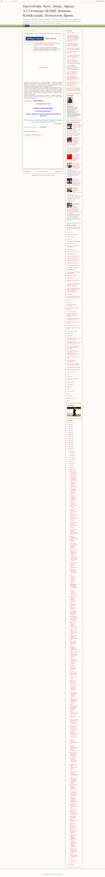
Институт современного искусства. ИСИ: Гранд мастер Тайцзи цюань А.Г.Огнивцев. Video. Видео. (73, 61)
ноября (71, 453)
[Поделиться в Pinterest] (45, 127)
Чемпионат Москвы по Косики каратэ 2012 (73, 741)
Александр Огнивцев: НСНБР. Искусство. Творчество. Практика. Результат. (74, 285)
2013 (69, 448)
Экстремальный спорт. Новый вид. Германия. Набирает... (73, 618)
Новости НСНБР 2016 (72, 251)
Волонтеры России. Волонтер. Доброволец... (73, 825)
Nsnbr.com (69, 302)
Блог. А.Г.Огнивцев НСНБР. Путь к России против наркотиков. (73, 347)
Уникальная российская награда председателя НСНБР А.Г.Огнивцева (72, 44)
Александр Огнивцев (72, 234)
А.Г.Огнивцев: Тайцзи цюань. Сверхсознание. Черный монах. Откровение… (73, 56)
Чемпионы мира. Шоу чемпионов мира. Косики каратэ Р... (73, 631)
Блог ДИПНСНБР (71, 269)
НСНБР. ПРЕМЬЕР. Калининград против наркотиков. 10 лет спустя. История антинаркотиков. (73, 67)
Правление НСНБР (71, 275)
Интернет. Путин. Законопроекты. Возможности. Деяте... (73, 856)
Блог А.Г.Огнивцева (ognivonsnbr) (71, 361)
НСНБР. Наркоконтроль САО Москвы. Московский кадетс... (73, 700)
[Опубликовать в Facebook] (44, 127)
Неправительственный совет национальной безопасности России (73, 228)
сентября (72, 457)
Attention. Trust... (73, 828)
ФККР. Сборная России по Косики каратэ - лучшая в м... (73, 728)
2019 (69, 436)
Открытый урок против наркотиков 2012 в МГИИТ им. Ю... (73, 532)
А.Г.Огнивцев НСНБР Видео (73, 241)
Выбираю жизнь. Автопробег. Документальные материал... (73, 812)
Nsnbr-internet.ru (71, 249)
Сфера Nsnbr (70, 333)
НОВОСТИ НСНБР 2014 (72, 258)
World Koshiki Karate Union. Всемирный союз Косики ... (73, 478)
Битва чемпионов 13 (71, 371)
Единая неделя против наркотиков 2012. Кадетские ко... (73, 565)
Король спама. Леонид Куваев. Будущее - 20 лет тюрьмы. (73, 624)
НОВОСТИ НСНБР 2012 (72, 263)
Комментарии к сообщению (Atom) (47, 175)
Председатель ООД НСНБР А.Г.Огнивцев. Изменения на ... (73, 586)
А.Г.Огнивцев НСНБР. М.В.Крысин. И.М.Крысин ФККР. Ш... (72, 498)
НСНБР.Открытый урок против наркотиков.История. (74, 338)
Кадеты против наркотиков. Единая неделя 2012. (73, 637)
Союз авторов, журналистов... (74, 369)
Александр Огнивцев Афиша (73, 367)
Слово (68, 393)
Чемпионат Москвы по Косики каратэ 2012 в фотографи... (73, 748)
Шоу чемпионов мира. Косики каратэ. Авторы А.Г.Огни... (73, 558)
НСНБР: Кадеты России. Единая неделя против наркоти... (73, 767)
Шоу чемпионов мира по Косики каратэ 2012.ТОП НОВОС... (73, 552)
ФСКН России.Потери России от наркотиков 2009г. (74, 319)
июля (71, 461)
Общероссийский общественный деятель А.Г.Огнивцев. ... (73, 722)
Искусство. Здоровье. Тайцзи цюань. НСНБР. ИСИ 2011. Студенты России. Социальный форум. (73, 290)
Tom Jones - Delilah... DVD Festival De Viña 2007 (73, 667)
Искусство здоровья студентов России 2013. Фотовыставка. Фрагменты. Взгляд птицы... (73, 78)
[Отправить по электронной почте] (40, 127)
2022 (69, 430)
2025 (69, 424)
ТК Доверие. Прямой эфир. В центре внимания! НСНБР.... (73, 844)
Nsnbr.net (69, 300)
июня (71, 463)
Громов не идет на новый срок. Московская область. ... (73, 655)
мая (71, 465)
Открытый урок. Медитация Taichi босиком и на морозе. (73, 49)
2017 (69, 440)
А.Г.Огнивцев (70, 384)
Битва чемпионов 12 (71, 311)
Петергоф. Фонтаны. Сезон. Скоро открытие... (73, 592)
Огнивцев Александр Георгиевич (72, 305)
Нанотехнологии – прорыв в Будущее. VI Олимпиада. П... (73, 688)
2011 (69, 864)
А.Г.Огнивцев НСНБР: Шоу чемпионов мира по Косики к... (72, 491)
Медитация (69, 386)
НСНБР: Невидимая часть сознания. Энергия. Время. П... (72, 578)
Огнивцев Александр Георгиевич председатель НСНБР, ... (73, 800)
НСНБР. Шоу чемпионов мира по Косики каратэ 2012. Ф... (73, 485)
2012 (69, 450)
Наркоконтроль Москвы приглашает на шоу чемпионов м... (73, 807)
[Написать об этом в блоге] (41, 127)
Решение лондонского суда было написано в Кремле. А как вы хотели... (74, 190)
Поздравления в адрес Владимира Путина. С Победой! (73, 838)
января (71, 862)
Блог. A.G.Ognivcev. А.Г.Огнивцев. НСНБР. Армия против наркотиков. (73, 343)
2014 (69, 446)
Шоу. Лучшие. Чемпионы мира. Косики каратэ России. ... (73, 760)
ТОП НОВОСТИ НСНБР (72, 265)
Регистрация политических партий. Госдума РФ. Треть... (73, 662)
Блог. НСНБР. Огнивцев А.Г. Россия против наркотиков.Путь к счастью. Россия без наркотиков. (73, 352)
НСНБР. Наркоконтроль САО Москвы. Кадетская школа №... (73, 707)
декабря (72, 451)
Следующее (27, 171)
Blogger (61, 874)
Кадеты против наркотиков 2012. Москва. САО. (73, 643)
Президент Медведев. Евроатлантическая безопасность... (73, 649)
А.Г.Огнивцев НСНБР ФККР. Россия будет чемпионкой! (73, 793)
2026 (69, 422)
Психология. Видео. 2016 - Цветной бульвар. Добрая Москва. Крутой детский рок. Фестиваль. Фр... (74, 182)
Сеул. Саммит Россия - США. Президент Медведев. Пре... (73, 546)
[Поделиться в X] (42, 127)
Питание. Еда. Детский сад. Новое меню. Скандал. (73, 612)
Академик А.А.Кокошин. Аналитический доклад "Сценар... (73, 539)
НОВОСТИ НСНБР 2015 (72, 256)
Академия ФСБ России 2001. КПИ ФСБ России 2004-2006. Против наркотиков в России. (73, 89)
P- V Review (69, 395)
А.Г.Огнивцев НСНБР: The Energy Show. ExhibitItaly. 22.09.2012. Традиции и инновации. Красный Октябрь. (73, 141)
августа (71, 459)
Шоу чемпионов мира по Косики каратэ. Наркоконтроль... (73, 774)
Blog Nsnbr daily (70, 243)
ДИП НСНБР (70, 335)
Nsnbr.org (69, 239)
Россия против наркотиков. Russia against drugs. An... (73, 850)
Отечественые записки (72, 325)
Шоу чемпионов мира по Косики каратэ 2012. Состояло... (73, 519)
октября (72, 455)
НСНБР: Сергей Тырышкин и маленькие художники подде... (73, 781)
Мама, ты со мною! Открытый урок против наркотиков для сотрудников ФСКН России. (74, 166)
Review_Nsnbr (70, 382)
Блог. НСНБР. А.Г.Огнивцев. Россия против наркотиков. (73, 364)
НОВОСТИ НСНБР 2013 (72, 260)
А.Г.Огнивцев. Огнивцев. (72, 267)
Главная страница (43, 171)
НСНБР (68, 232)
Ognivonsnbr (71, 104)
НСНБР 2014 (70, 236)
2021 (69, 432)
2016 (69, 442)
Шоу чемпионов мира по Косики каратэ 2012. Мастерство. (73, 512)
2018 (69, 438)
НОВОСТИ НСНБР (71, 253)
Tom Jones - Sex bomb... (73, 677)
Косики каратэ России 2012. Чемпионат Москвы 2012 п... (73, 572)
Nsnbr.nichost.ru (70, 277)
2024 (69, 426)
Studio (68, 374)
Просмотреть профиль (72, 117)
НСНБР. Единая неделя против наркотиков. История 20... (73, 694)
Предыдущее (58, 171)
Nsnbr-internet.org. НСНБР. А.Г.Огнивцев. (73, 246)
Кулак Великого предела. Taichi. (73, 832)
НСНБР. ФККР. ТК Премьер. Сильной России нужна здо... (73, 787)
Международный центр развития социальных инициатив (72, 315)
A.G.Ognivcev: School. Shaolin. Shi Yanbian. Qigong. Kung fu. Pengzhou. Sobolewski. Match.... (73, 157)
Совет (68, 389)
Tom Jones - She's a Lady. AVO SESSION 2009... (73, 673)
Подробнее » (54, 50)
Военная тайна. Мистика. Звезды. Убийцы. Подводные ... (73, 599)
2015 (69, 444)
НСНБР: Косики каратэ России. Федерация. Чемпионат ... (73, 754)
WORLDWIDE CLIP (71, 398)
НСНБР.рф (69, 294)
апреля (71, 467)
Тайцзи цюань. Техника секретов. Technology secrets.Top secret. (72, 73)
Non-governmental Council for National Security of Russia (73, 297)
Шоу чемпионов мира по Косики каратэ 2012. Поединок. (73, 505)
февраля (72, 860)
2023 (69, 428)
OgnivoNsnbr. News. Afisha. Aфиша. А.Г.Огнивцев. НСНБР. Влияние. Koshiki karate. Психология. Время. (49, 10)
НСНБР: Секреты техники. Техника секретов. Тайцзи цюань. (77, 126)
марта (71, 469)
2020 (69, 434)
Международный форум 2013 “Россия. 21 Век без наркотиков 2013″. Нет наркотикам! (74, 84)
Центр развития (70, 391)
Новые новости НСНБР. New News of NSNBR (73, 273)
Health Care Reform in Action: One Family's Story (73, 682)
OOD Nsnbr (69, 376)
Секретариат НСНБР (72, 331)
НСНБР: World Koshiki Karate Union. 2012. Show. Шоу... (73, 473)
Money (68, 400)
